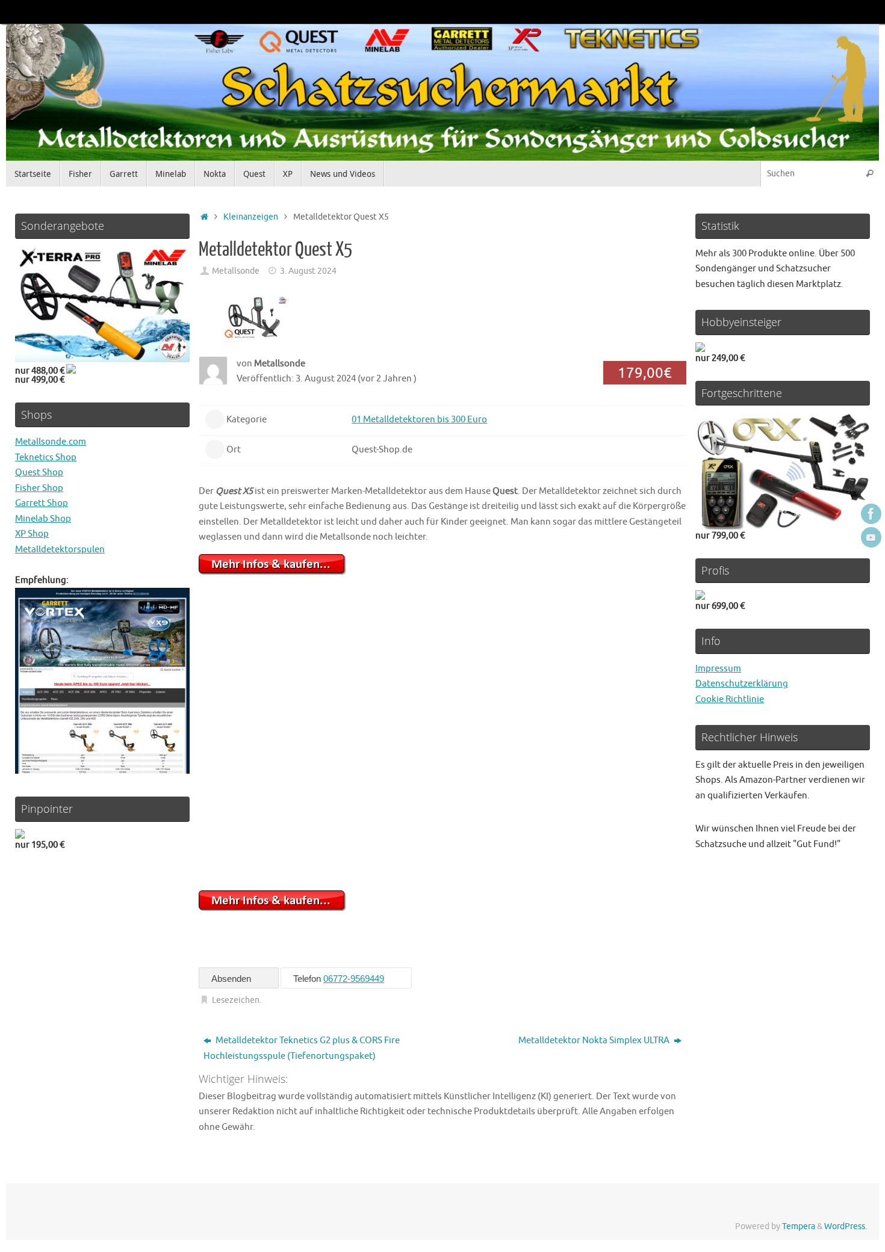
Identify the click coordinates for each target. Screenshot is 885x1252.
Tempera (798, 1226)
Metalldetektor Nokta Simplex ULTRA (594, 1040)
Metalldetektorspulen (60, 549)
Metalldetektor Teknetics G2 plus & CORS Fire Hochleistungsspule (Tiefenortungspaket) (301, 1048)
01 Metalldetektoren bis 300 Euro (419, 419)
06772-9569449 (353, 978)
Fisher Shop (39, 488)
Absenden (232, 978)
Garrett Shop (41, 503)
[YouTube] (871, 537)
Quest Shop (39, 472)
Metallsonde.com (50, 442)
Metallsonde (235, 271)
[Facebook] (871, 514)
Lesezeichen (235, 1000)
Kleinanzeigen (250, 217)
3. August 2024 (308, 271)
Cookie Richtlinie (729, 699)
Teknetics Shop (45, 457)
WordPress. (845, 1226)
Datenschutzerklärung (741, 683)
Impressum (718, 668)
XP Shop (32, 534)
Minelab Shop (43, 519)
